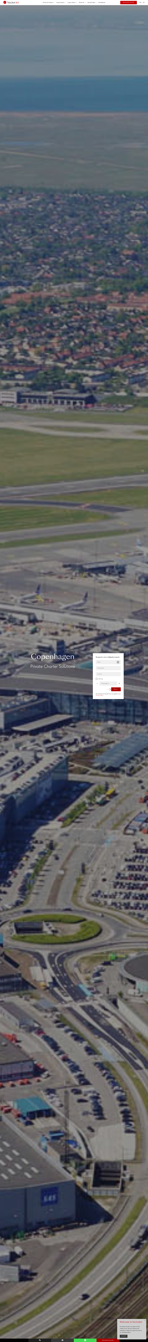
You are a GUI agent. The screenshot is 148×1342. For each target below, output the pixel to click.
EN (140, 2)
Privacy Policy (99, 695)
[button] (128, 2)
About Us (81, 2)
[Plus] (119, 683)
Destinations (101, 2)
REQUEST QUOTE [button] (108, 1340)
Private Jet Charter (48, 2)
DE (144, 2)
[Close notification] (145, 1320)
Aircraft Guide (91, 2)
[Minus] (97, 683)
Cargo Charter (71, 2)
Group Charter (60, 2)
